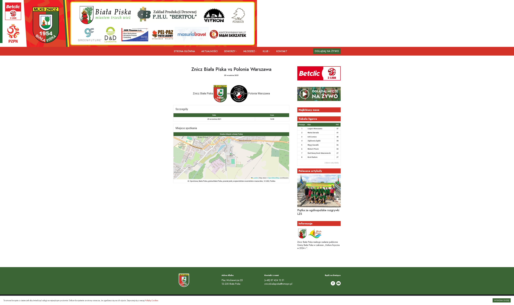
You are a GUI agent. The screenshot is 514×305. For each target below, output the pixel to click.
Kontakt (281, 51)
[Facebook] (333, 283)
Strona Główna (184, 51)
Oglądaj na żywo (327, 51)
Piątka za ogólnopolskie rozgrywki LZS (318, 212)
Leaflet (255, 178)
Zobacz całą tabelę (331, 163)
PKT (337, 125)
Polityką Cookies (151, 300)
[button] (236, 51)
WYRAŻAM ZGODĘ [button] (501, 300)
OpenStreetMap (273, 178)
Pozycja (302, 125)
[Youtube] (338, 283)
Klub (309, 125)
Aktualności (209, 51)
